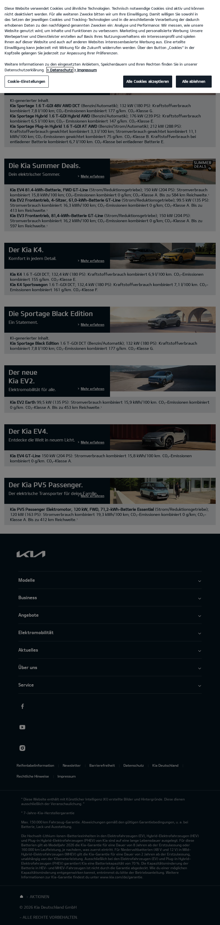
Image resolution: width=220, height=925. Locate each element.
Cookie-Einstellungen (27, 81)
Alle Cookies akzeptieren (147, 81)
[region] (110, 46)
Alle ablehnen (194, 81)
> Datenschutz (60, 70)
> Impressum (85, 70)
